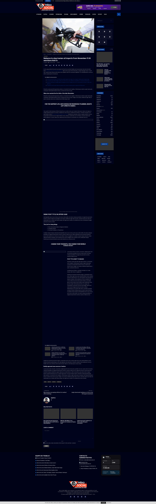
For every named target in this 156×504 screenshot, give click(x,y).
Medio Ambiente (73, 14)
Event (109, 156)
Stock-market (99, 131)
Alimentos (99, 97)
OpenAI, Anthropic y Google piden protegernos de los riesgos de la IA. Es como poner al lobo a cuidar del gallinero (59, 354)
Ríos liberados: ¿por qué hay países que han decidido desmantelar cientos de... (103, 65)
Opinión (81, 14)
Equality (104, 156)
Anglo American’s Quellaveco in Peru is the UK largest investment (84, 422)
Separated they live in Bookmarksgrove (54, 70)
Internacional (59, 14)
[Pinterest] (81, 496)
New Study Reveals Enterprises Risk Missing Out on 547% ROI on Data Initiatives (51, 422)
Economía (51, 14)
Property (98, 124)
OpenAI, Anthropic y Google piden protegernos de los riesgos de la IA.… (68, 0)
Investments (46, 56)
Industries (103, 158)
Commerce (99, 101)
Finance (98, 108)
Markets (98, 115)
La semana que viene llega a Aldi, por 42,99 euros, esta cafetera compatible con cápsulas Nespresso (68, 80)
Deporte (100, 14)
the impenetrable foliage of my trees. (60, 114)
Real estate (104, 160)
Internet (108, 158)
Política (45, 14)
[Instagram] (117, 1)
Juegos (98, 113)
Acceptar (103, 502)
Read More (109, 502)
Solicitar (114, 7)
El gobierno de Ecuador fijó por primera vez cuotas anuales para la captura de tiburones (66, 85)
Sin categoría (99, 129)
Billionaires (99, 156)
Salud (105, 14)
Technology (99, 133)
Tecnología (87, 14)
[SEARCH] (111, 20)
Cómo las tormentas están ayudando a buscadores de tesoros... (107, 71)
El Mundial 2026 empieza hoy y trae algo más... (108, 85)
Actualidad (38, 14)
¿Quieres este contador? (111, 472)
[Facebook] (115, 1)
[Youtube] (120, 1)
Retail (109, 160)
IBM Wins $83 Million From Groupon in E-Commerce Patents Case (68, 422)
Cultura (94, 14)
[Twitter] (116, 1)
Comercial (99, 99)
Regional (66, 14)
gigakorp (46, 62)
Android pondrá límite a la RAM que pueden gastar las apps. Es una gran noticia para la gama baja (68, 79)
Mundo (98, 119)
